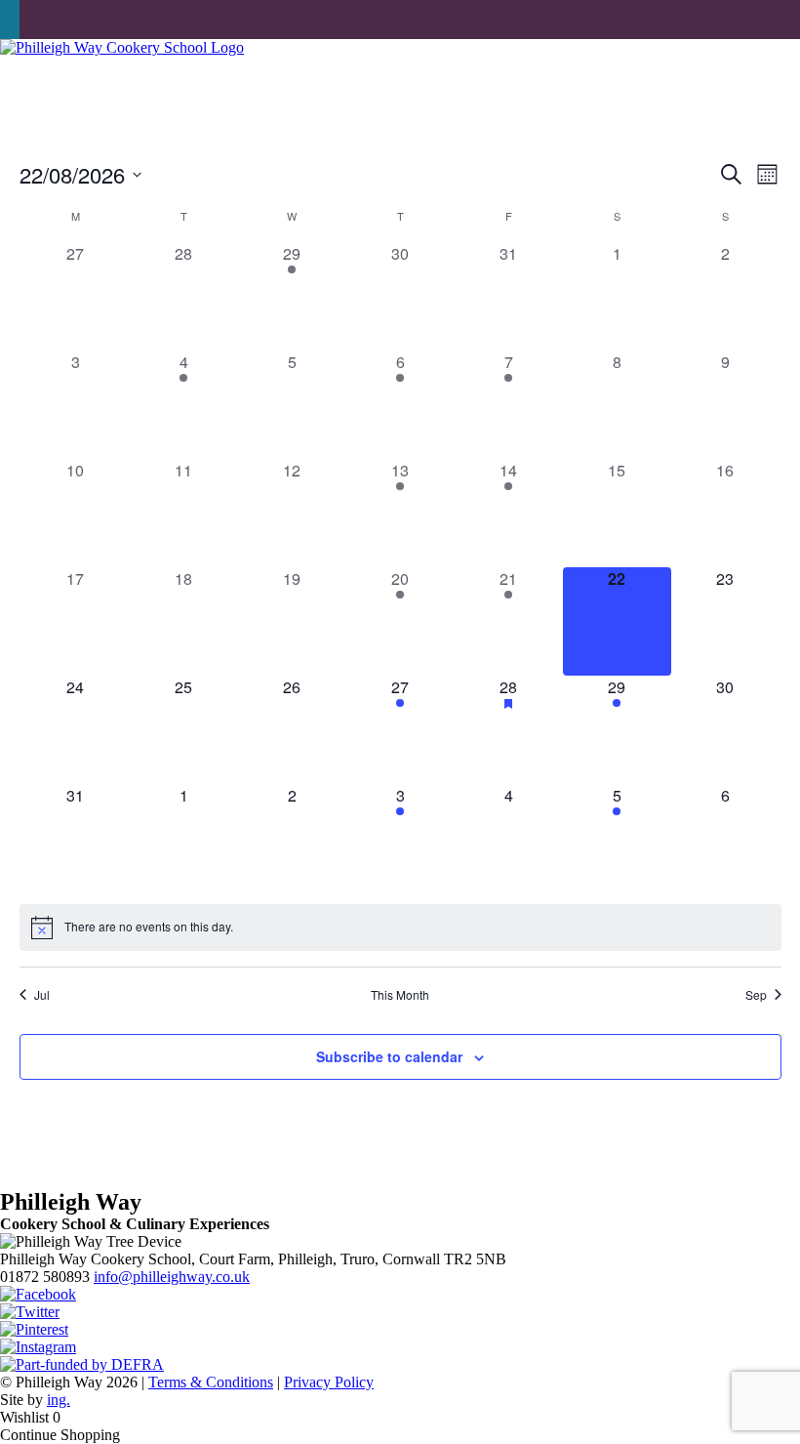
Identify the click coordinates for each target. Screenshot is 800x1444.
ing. (58, 1399)
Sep (756, 995)
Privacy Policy (329, 1382)
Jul (42, 995)
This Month (400, 995)
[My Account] (29, 19)
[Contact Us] (49, 19)
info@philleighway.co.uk (172, 1276)
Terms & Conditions (210, 1382)
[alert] (400, 927)
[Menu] (774, 76)
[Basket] (10, 19)
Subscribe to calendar (389, 1056)
